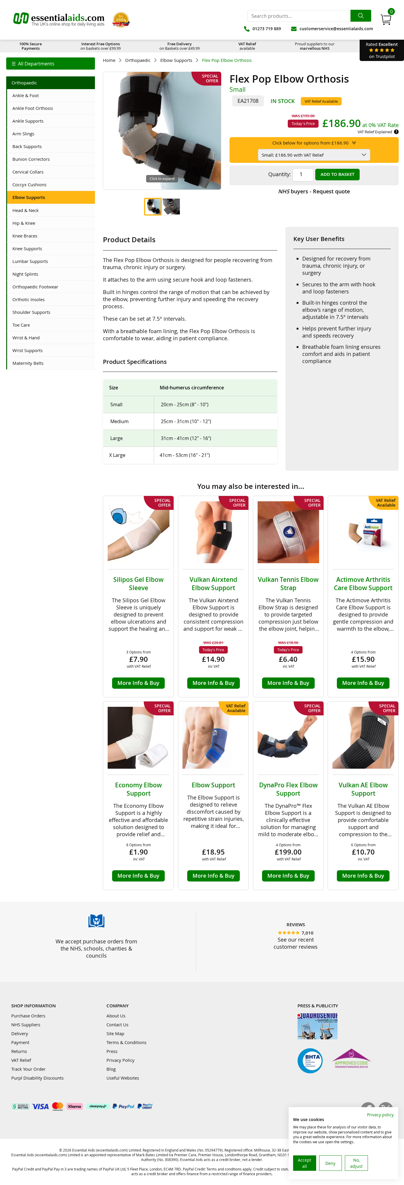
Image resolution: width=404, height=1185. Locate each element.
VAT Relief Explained (375, 131)
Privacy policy (380, 1114)
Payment (20, 1042)
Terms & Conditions (126, 1042)
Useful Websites (122, 1078)
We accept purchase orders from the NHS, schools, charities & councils (96, 948)
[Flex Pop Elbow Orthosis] (153, 207)
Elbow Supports (176, 60)
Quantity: (279, 174)
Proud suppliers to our (314, 46)
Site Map (115, 1033)
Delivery (19, 1033)
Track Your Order (28, 1069)
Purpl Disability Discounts (37, 1078)
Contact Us (117, 1024)
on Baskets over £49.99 (179, 46)
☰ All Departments (33, 63)
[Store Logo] (59, 20)
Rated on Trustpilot (382, 50)
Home (109, 60)
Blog (111, 1069)
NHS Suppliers (25, 1024)
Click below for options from (310, 143)
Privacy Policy (120, 1060)
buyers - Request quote (314, 191)
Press (111, 1051)
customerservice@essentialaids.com (336, 28)
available (247, 46)
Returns (19, 1051)
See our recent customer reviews (296, 943)
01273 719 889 (267, 28)
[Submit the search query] (360, 16)
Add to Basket (337, 174)
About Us (115, 1016)
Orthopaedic (138, 60)
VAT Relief (21, 1060)
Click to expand (162, 178)
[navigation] (50, 63)
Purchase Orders (28, 1016)
